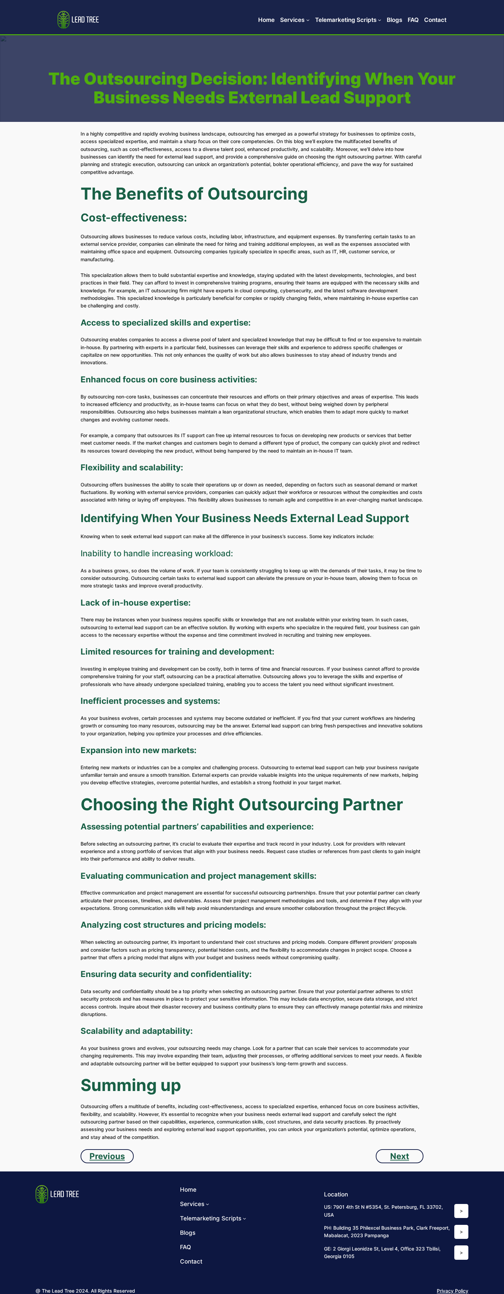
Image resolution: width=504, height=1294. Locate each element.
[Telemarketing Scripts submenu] (379, 20)
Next (399, 1156)
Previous (107, 1156)
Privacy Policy (452, 1291)
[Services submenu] (308, 20)
